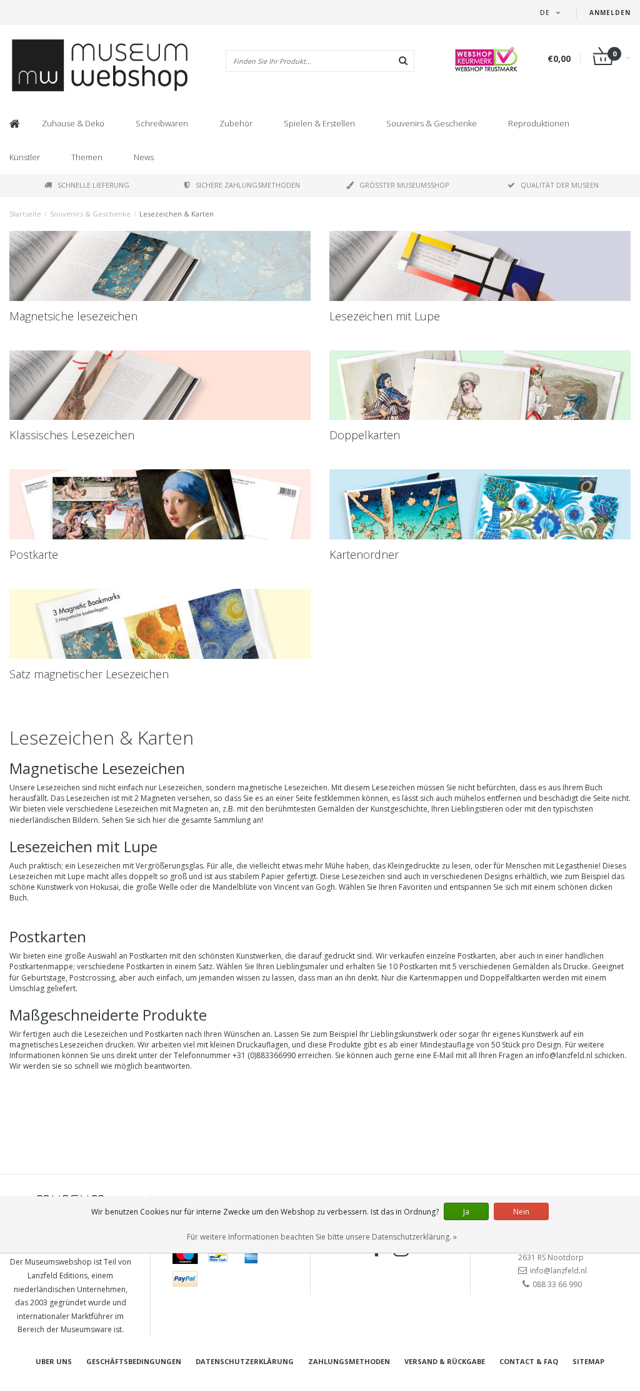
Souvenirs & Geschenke (431, 123)
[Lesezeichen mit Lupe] (480, 266)
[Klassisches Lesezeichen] (160, 385)
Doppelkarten (364, 434)
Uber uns (54, 1361)
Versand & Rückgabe (444, 1361)
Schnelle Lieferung (93, 185)
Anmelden (610, 12)
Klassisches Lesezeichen (71, 434)
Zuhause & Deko (73, 123)
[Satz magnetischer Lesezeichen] (160, 624)
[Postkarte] (160, 504)
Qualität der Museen (560, 185)
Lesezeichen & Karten (176, 213)
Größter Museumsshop (404, 185)
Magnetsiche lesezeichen (73, 316)
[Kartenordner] (480, 504)
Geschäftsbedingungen (133, 1361)
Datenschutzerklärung (245, 1361)
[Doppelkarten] (480, 385)
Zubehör (235, 123)
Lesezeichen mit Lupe (384, 316)
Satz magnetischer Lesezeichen (89, 673)
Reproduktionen (538, 123)
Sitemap (588, 1361)
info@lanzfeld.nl (558, 1270)
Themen (86, 157)
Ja (466, 1211)
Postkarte (33, 554)
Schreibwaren (162, 123)
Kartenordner (364, 554)
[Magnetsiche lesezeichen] (160, 266)
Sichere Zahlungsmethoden (248, 185)
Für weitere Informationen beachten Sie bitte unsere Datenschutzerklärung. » (322, 1236)
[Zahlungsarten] (185, 1255)
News (144, 157)
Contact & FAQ (528, 1361)
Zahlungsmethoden (349, 1361)
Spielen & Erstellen (319, 123)
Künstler (24, 157)
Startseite (25, 213)
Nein (521, 1211)
